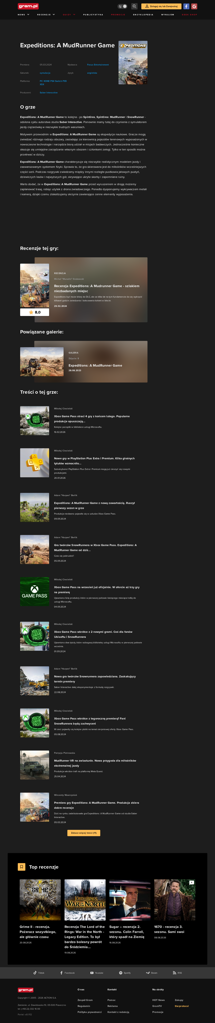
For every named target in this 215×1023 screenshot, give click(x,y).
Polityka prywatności (90, 1012)
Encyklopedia (143, 14)
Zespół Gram (85, 1000)
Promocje (118, 14)
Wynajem (167, 14)
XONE (47, 81)
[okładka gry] (131, 62)
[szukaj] (134, 6)
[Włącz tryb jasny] (122, 6)
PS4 (52, 81)
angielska (92, 73)
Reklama (113, 1006)
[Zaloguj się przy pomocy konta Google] (194, 6)
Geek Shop (189, 14)
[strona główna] (36, 6)
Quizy (67, 14)
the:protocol (182, 1006)
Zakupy (179, 1000)
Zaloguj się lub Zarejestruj (164, 6)
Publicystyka (93, 14)
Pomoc (112, 1000)
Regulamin (84, 1006)
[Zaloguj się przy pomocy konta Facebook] (186, 6)
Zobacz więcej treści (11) (83, 833)
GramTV (157, 1006)
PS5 (65, 81)
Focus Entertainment (98, 64)
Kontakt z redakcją (118, 1012)
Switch (58, 81)
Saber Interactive (49, 92)
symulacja (45, 73)
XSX (42, 84)
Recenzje (44, 14)
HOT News (158, 1000)
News (21, 14)
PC (41, 81)
